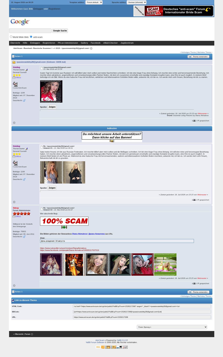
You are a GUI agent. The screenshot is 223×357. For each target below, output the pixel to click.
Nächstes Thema (204, 52)
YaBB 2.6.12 (122, 340)
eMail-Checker (110, 43)
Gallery (84, 43)
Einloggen (38, 9)
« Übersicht (18, 334)
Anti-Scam (17, 48)
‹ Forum (27, 334)
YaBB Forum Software (95, 342)
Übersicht (15, 43)
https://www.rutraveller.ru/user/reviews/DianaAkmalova (63, 248)
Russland (28, 48)
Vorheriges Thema (188, 52)
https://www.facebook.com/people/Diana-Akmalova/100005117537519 (69, 250)
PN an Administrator (68, 43)
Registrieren (54, 9)
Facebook (96, 43)
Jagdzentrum (127, 43)
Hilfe (25, 43)
